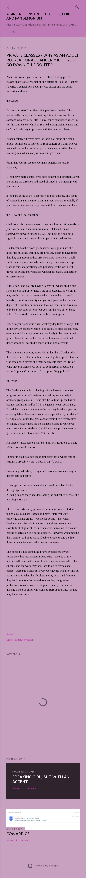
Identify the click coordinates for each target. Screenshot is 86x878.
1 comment (22, 840)
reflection (28, 639)
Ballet (18, 639)
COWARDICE (18, 833)
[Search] (77, 6)
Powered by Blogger (46, 865)
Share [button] (9, 634)
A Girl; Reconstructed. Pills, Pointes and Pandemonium (41, 16)
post (44, 77)
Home (12, 32)
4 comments (29, 788)
